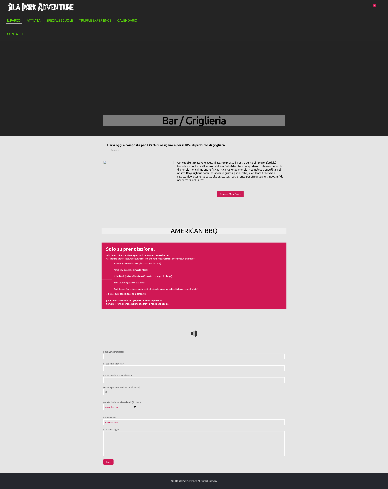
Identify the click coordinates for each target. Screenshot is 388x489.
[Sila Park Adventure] (41, 7)
